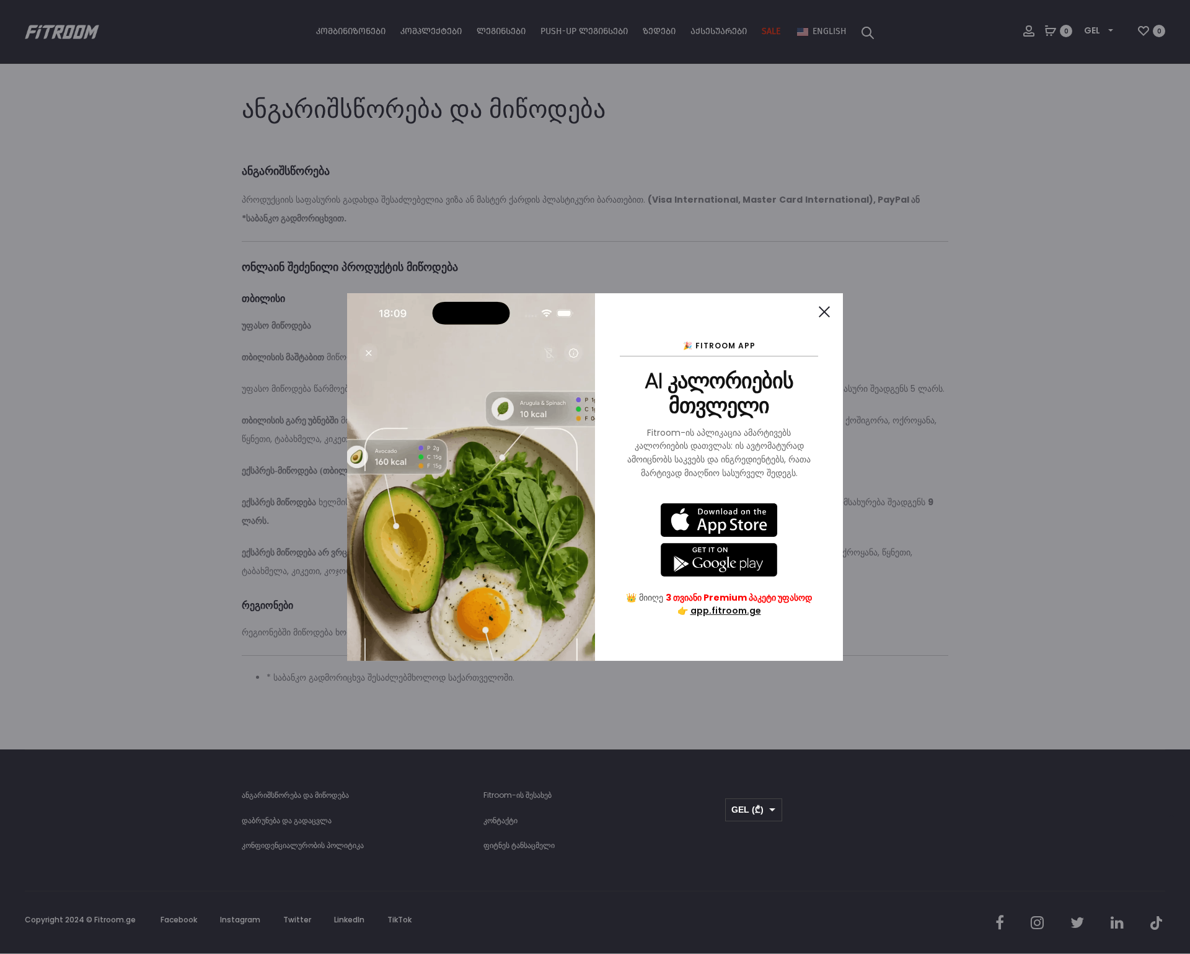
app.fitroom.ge (725, 610)
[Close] (824, 312)
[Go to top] (1171, 820)
